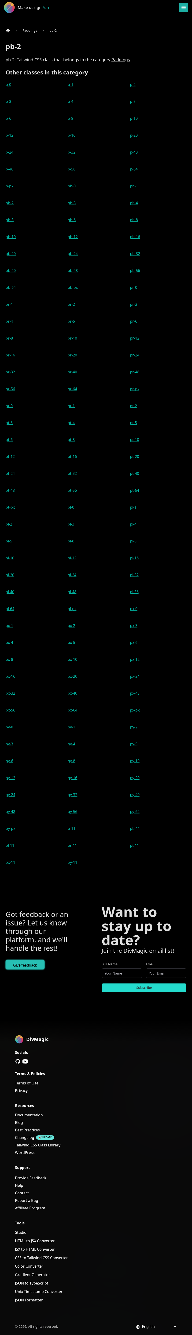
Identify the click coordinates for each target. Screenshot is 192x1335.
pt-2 (133, 405)
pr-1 (9, 304)
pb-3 (72, 202)
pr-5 (71, 321)
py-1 (71, 727)
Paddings (29, 30)
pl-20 (10, 574)
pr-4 (9, 321)
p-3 (8, 101)
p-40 (134, 152)
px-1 (9, 625)
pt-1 (71, 405)
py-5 (133, 744)
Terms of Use (26, 1083)
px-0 (133, 608)
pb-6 (72, 219)
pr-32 (10, 372)
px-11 (10, 862)
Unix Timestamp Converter (39, 1291)
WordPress (25, 1152)
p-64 (134, 169)
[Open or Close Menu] (183, 7)
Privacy (21, 1090)
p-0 (8, 84)
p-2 (133, 84)
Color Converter (29, 1266)
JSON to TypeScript (31, 1283)
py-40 (135, 794)
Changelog (24, 1137)
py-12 (10, 777)
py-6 (9, 760)
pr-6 (133, 321)
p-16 (71, 135)
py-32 (72, 794)
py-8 (71, 760)
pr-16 (10, 355)
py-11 (72, 862)
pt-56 (72, 490)
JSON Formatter (29, 1300)
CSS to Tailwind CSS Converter (41, 1257)
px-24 (135, 676)
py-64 (135, 811)
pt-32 (72, 473)
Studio (20, 1232)
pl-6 (71, 541)
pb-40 (11, 270)
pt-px (10, 507)
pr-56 (10, 388)
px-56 (10, 710)
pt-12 (10, 456)
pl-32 (134, 574)
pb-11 (135, 828)
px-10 (72, 659)
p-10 (134, 118)
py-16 (72, 777)
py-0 (9, 727)
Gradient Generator (32, 1274)
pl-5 (9, 541)
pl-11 (10, 845)
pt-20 (134, 456)
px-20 (72, 676)
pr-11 (72, 845)
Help (19, 1185)
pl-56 (134, 591)
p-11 (71, 828)
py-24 (10, 794)
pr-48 (134, 372)
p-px (9, 186)
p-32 (71, 152)
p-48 (9, 169)
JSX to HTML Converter (35, 1249)
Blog (19, 1122)
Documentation (29, 1115)
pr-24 (134, 355)
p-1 (70, 84)
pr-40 (72, 372)
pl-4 (133, 524)
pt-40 (134, 473)
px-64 (72, 710)
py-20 (135, 777)
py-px (10, 828)
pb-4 (134, 202)
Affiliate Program (30, 1208)
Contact (22, 1193)
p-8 (70, 118)
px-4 (9, 642)
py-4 (71, 744)
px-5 (71, 642)
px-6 (133, 642)
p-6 (8, 118)
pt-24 (10, 473)
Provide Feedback (30, 1177)
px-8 (9, 659)
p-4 (70, 101)
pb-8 (134, 219)
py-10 (135, 760)
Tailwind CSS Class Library (37, 1145)
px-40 (72, 693)
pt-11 (134, 845)
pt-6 (9, 439)
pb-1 (134, 186)
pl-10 (10, 558)
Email (150, 964)
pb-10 (11, 236)
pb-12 (73, 236)
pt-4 (71, 422)
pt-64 (134, 490)
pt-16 (72, 456)
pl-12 (72, 558)
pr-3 (133, 304)
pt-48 (10, 490)
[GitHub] (18, 1061)
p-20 (134, 135)
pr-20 (72, 355)
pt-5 (133, 422)
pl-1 (133, 507)
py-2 (133, 727)
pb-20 (11, 253)
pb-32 (135, 253)
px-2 (71, 625)
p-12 (9, 135)
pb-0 (72, 186)
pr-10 (72, 338)
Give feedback (25, 965)
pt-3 (9, 422)
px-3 (133, 625)
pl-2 (9, 524)
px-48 (135, 693)
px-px (135, 710)
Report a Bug (26, 1200)
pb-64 (11, 287)
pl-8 (133, 541)
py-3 (9, 744)
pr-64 (72, 388)
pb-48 (73, 270)
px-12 (135, 659)
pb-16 (135, 236)
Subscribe (144, 987)
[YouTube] (25, 1061)
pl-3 (71, 524)
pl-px (72, 608)
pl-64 (10, 608)
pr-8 (9, 338)
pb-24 (73, 253)
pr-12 (134, 338)
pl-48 (72, 591)
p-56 (71, 169)
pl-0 (71, 507)
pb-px (73, 287)
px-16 (10, 676)
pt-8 (71, 439)
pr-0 (133, 287)
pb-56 (135, 270)
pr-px (134, 388)
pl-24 (72, 574)
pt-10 (134, 439)
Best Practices (27, 1130)
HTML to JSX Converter (35, 1240)
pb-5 (10, 219)
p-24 (9, 152)
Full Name (110, 964)
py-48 (10, 811)
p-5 (133, 101)
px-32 (10, 693)
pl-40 (10, 591)
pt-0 (9, 405)
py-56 (72, 811)
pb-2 (53, 30)
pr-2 (71, 304)
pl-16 (134, 558)
